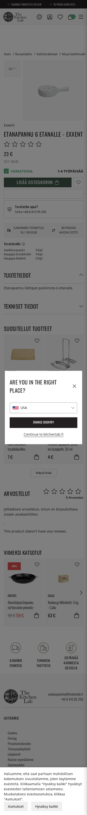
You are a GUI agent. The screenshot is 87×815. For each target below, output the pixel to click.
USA (24, 408)
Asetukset (16, 806)
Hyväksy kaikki (46, 806)
